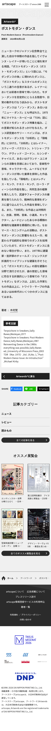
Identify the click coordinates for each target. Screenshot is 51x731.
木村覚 (14, 310)
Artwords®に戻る (25, 376)
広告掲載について (36, 591)
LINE (31, 389)
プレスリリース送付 (25, 596)
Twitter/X (44, 389)
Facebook (18, 389)
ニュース (6, 413)
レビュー (6, 422)
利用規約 (14, 614)
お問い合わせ (25, 619)
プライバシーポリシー (31, 614)
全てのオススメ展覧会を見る (25, 553)
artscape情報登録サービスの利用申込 (25, 601)
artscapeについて (15, 591)
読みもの (6, 430)
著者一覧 (25, 607)
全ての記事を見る (25, 440)
